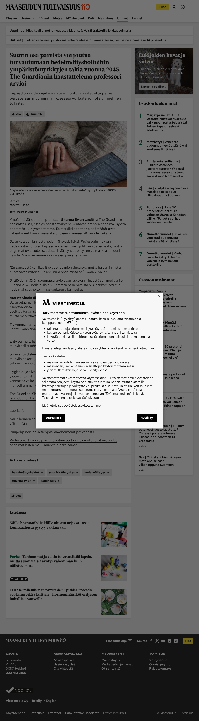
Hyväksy (147, 418)
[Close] (159, 296)
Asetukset (53, 418)
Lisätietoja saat (71, 405)
